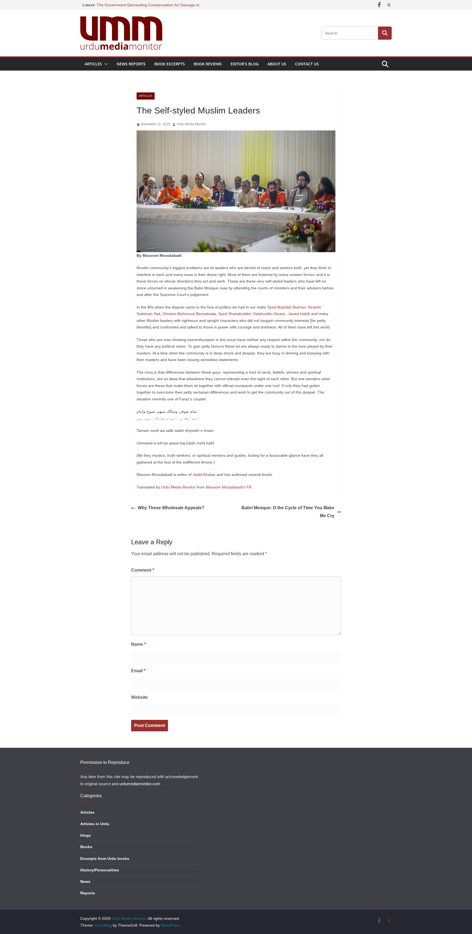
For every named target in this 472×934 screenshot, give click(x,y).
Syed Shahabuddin (234, 314)
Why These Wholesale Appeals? (171, 507)
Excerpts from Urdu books (104, 858)
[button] (105, 64)
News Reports (131, 63)
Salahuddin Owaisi (269, 314)
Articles (93, 63)
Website (139, 697)
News (85, 881)
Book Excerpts (169, 63)
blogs (85, 835)
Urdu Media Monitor (191, 124)
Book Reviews (208, 63)
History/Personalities (99, 870)
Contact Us (307, 63)
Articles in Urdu (94, 824)
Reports (87, 893)
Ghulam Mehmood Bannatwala (189, 314)
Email (138, 670)
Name (138, 644)
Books (86, 847)
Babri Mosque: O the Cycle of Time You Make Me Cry (287, 511)
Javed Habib (299, 314)
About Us (276, 63)
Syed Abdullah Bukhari (286, 307)
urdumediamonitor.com (139, 784)
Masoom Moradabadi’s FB (228, 487)
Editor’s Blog (245, 63)
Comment (142, 570)
